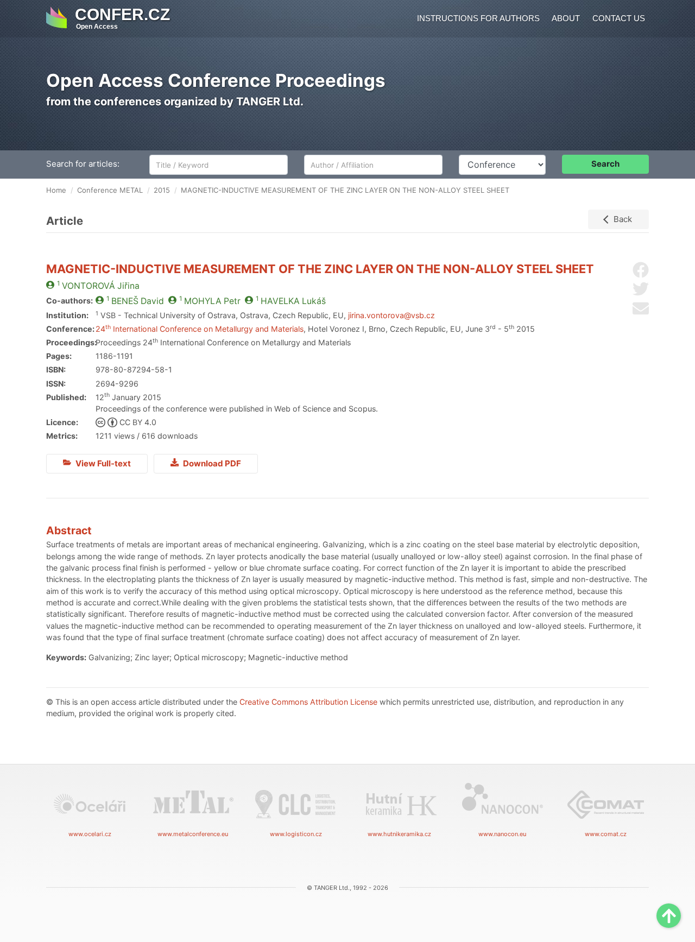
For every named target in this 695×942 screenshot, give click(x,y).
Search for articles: (82, 164)
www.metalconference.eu (192, 834)
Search (605, 164)
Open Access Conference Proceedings (216, 80)
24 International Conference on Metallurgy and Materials (200, 328)
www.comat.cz (606, 834)
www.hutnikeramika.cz (399, 834)
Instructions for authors (478, 18)
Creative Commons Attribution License (308, 701)
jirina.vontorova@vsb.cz (391, 315)
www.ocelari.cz (89, 834)
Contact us (618, 18)
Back (623, 219)
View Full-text (102, 463)
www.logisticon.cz (296, 834)
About (566, 18)
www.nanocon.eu (502, 834)
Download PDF (211, 463)
